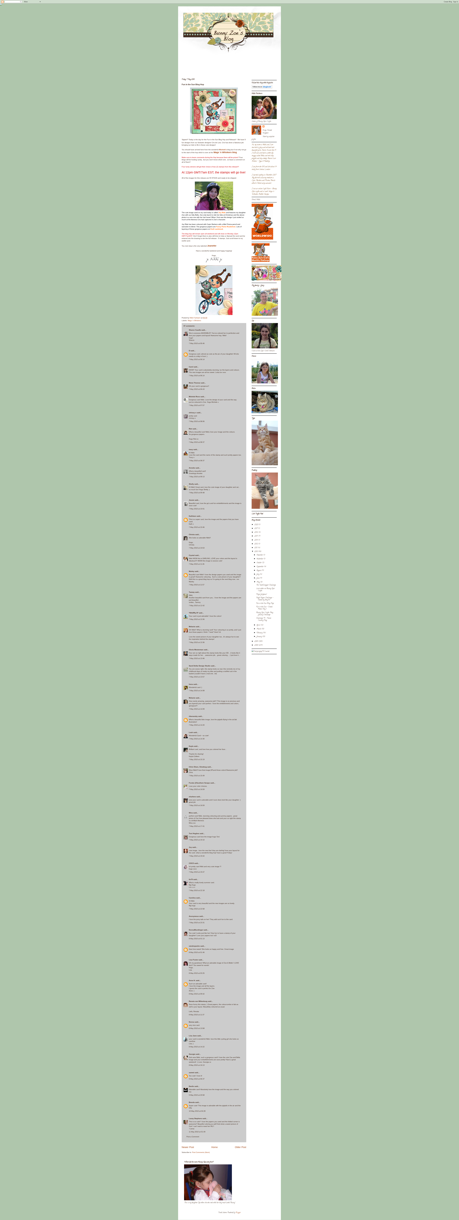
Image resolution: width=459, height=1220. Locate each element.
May (258, 582)
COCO (191, 863)
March (259, 629)
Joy (190, 847)
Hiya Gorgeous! (261, 594)
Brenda (192, 1102)
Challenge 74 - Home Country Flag (263, 619)
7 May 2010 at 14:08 (197, 691)
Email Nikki (256, 199)
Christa (192, 534)
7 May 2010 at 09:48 (197, 493)
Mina (191, 813)
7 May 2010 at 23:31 (197, 923)
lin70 (191, 879)
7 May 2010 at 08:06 (197, 421)
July (258, 574)
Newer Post (188, 1147)
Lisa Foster (193, 960)
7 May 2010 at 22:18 (197, 890)
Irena (191, 684)
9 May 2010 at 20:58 (197, 1095)
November (260, 559)
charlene (192, 797)
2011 (256, 547)
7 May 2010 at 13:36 (197, 619)
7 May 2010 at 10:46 (197, 527)
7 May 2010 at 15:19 (197, 759)
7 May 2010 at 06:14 (197, 359)
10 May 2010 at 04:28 (197, 1111)
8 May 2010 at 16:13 (197, 1065)
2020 (256, 524)
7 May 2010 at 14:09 (197, 709)
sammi (191, 1072)
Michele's (223, 150)
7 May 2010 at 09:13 (197, 477)
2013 (256, 544)
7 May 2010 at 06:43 (197, 389)
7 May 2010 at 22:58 (197, 909)
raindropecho (194, 946)
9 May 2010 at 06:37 (197, 1079)
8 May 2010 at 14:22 (197, 1047)
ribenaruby (193, 716)
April (258, 625)
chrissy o (192, 413)
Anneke (192, 468)
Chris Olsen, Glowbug (198, 767)
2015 (256, 536)
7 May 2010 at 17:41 (197, 826)
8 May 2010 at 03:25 (197, 973)
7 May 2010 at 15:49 (197, 776)
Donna (191, 1022)
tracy (191, 449)
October (259, 562)
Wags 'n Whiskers (194, 320)
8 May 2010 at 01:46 (197, 952)
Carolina (192, 898)
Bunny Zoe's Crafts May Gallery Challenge (264, 613)
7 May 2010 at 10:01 (197, 509)
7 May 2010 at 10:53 (197, 548)
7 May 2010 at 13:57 (197, 677)
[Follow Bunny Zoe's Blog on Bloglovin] (262, 88)
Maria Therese (194, 383)
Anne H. (192, 980)
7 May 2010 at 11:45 (196, 564)
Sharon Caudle (195, 330)
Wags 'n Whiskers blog (225, 152)
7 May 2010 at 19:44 (197, 856)
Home (214, 1147)
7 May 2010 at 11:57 (196, 585)
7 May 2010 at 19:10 (197, 840)
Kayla (191, 746)
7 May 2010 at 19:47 (197, 872)
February (260, 632)
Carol (191, 367)
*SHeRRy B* (193, 613)
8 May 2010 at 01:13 (197, 939)
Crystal (192, 555)
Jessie (191, 500)
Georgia (192, 1054)
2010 (256, 551)
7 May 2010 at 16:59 (197, 789)
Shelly (191, 484)
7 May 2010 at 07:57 (197, 405)
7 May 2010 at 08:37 (197, 442)
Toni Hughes (194, 833)
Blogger (238, 1212)
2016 (256, 532)
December (260, 555)
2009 (256, 641)
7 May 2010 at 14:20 (197, 725)
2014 (256, 540)
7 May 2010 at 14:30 (197, 739)
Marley (191, 571)
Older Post (240, 1147)
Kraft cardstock (216, 229)
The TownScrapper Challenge (266, 585)
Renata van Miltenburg (198, 1001)
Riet (190, 429)
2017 (256, 528)
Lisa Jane (193, 1036)
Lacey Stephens (195, 1118)
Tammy (192, 592)
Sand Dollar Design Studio (199, 666)
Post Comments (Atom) (201, 1152)
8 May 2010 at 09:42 (197, 994)
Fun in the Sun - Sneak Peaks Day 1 (264, 608)
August (259, 570)
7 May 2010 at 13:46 (197, 658)
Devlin (191, 1086)
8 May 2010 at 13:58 (197, 1028)
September (260, 566)
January (259, 636)
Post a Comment (192, 1137)
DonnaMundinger (196, 930)
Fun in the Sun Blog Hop (265, 603)
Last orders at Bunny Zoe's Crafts (265, 589)
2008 (256, 645)
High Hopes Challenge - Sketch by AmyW (264, 598)
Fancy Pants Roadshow (225, 227)
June (258, 578)
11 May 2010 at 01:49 (197, 1132)
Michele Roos (194, 397)
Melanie (192, 627)
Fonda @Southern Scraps (199, 783)
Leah (191, 732)
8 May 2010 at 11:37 (196, 1015)
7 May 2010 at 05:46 (197, 343)
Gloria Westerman (196, 650)
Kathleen (192, 516)
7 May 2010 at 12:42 (197, 605)
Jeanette (211, 246)
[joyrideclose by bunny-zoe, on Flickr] (214, 314)
